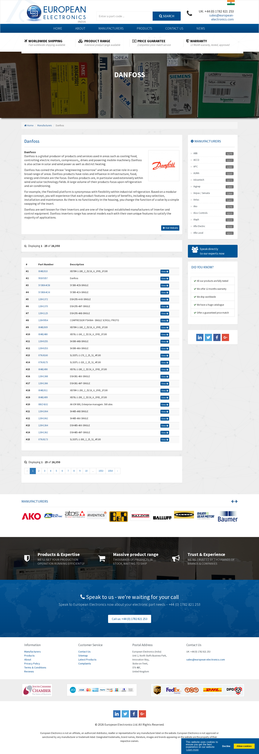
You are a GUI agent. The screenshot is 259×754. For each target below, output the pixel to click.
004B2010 (43, 271)
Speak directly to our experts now (212, 251)
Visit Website (171, 227)
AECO (196, 160)
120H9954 (43, 320)
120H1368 (43, 376)
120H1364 (43, 425)
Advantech (198, 179)
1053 (101, 470)
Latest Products (87, 659)
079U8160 (43, 355)
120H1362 (43, 432)
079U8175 (43, 362)
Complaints (84, 663)
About (80, 28)
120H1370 (43, 306)
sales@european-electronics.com (221, 17)
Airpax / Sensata (201, 193)
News (200, 28)
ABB (195, 153)
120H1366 (43, 383)
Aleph (196, 219)
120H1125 (43, 313)
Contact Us (174, 28)
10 (86, 470)
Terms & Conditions (35, 667)
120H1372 (43, 299)
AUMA (196, 173)
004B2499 (43, 397)
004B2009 (43, 327)
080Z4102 (43, 404)
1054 (110, 470)
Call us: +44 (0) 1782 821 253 (129, 619)
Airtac (196, 199)
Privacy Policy (32, 663)
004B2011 (43, 390)
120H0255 (43, 341)
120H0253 (43, 348)
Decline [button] (226, 746)
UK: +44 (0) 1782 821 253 (216, 11)
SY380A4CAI (44, 292)
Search (168, 16)
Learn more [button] (192, 749)
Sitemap (83, 655)
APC (195, 166)
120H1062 (43, 418)
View (163, 271)
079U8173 (43, 439)
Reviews (29, 671)
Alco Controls (200, 213)
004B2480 (43, 334)
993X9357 (43, 278)
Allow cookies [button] (244, 746)
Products (144, 28)
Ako (195, 206)
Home (57, 28)
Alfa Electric (199, 226)
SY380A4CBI (44, 285)
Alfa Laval (198, 232)
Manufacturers (111, 28)
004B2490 (43, 369)
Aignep (196, 186)
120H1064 (43, 411)
